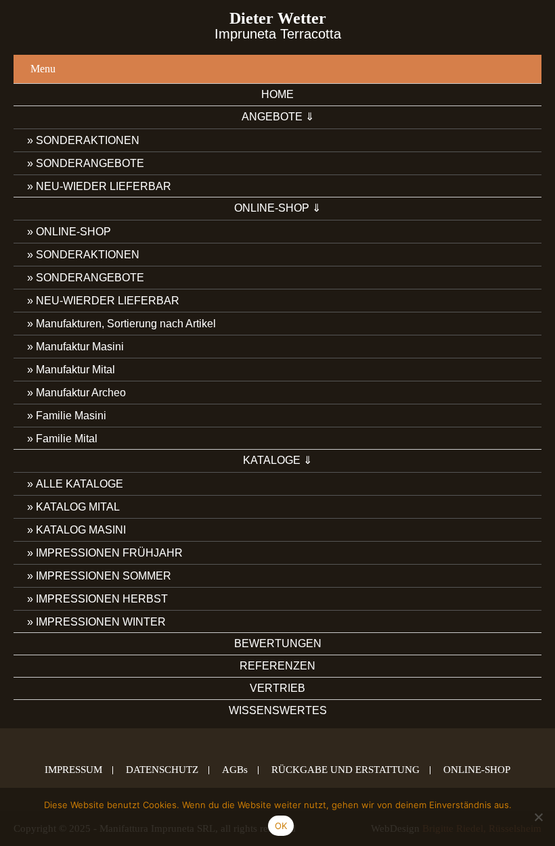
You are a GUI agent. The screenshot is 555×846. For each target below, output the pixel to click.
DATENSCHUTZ (162, 770)
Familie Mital (66, 438)
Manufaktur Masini (80, 346)
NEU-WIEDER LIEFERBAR (103, 186)
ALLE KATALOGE (79, 484)
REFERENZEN (277, 666)
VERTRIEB (277, 688)
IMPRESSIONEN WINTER (101, 622)
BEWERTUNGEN (277, 643)
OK (281, 825)
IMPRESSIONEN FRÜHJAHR (109, 553)
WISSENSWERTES (278, 710)
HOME (277, 94)
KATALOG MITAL (78, 507)
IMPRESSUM (73, 770)
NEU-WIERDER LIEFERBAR (107, 300)
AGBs (235, 770)
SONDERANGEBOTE (90, 163)
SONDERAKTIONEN (87, 140)
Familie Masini (71, 415)
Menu (43, 68)
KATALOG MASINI (81, 530)
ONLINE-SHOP (73, 231)
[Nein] (538, 817)
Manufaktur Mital (75, 369)
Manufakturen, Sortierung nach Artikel (126, 323)
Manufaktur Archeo (81, 392)
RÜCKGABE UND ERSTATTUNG (345, 770)
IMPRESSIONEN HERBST (102, 599)
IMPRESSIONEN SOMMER (103, 576)
